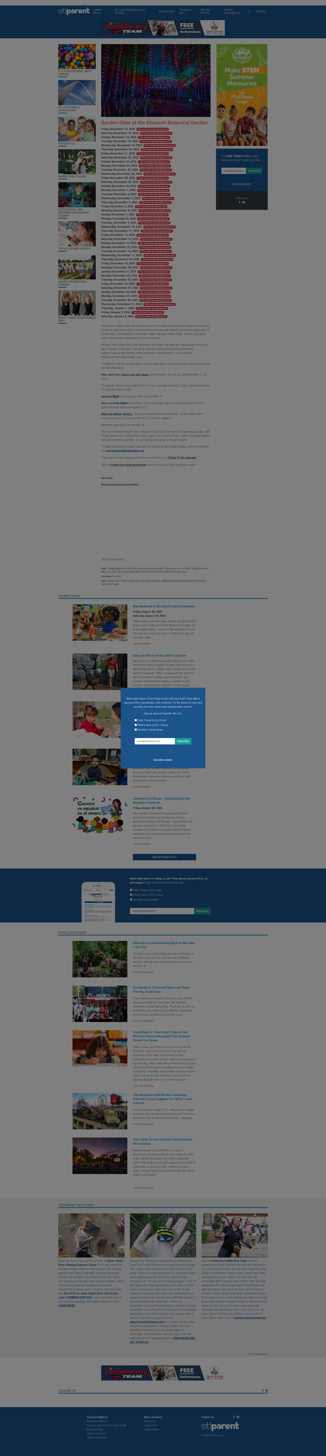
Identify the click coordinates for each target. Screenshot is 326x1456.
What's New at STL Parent (153, 725)
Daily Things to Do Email (152, 720)
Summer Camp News (150, 729)
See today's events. (162, 759)
